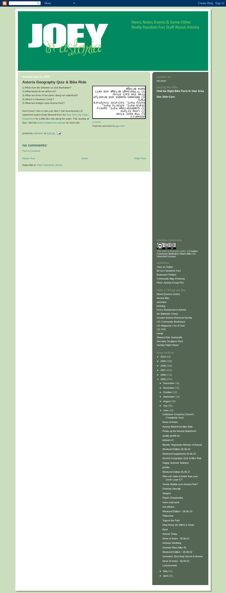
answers (96, 122)
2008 (163, 365)
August (167, 401)
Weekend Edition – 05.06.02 (177, 552)
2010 (163, 356)
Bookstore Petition (166, 274)
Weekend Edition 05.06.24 (176, 449)
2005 (163, 379)
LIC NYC (161, 329)
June (166, 410)
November (169, 388)
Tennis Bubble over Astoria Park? (180, 484)
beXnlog (161, 306)
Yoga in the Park (171, 520)
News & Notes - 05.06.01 (175, 561)
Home (84, 158)
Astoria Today (169, 534)
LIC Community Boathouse (171, 321)
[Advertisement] (170, 168)
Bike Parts (181, 91)
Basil (165, 529)
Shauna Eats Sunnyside (169, 337)
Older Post (140, 158)
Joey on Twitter (165, 267)
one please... (169, 506)
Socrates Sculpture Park (170, 341)
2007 (163, 370)
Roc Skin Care (166, 96)
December (169, 383)
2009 (163, 361)
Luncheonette (169, 565)
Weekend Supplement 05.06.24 (179, 453)
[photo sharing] (119, 118)
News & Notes (170, 422)
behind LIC (168, 440)
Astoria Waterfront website (51, 122)
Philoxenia (167, 515)
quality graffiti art (171, 435)
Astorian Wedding (171, 543)
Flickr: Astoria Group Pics (170, 282)
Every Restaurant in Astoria (171, 309)
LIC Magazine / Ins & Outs (171, 325)
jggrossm (120, 126)
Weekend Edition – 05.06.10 (177, 511)
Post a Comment (31, 151)
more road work (170, 502)
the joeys (161, 80)
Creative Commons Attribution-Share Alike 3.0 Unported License (177, 254)
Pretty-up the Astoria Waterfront (179, 431)
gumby (166, 467)
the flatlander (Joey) (167, 313)
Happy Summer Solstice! (175, 463)
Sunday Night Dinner (168, 345)
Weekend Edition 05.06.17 (176, 472)
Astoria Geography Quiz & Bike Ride (182, 458)
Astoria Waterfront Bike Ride (177, 426)
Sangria (166, 493)
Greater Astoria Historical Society (174, 317)
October (168, 392)
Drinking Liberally (171, 488)
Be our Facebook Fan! (169, 270)
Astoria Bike (163, 298)
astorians (162, 302)
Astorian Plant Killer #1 (174, 547)
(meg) (160, 333)
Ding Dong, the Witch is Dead (178, 525)
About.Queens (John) (168, 294)
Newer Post (28, 158)
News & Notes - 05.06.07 (175, 538)
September (169, 396)
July (165, 405)
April (165, 575)
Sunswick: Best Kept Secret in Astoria (182, 556)
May (165, 571)
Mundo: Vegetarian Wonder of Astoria (182, 444)
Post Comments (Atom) (49, 165)
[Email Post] (59, 133)
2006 (163, 374)
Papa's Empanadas (172, 497)
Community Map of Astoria (171, 278)
